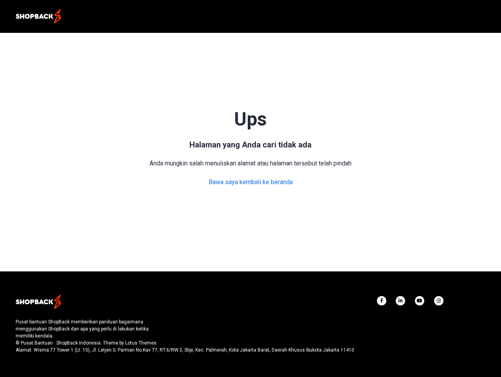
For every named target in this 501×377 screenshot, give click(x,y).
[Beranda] (38, 16)
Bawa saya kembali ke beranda (251, 182)
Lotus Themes (141, 343)
